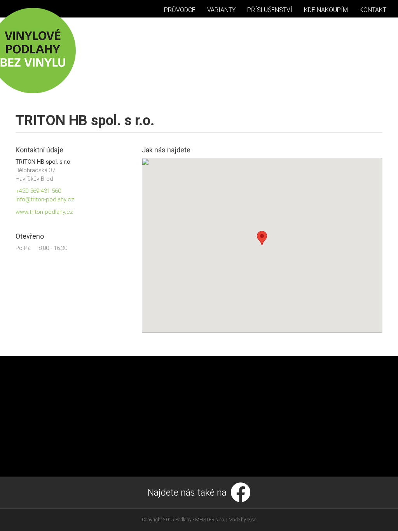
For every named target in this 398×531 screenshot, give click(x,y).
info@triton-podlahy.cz (45, 199)
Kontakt (373, 10)
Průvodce (180, 10)
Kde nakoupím (326, 10)
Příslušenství (269, 10)
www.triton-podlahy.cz (44, 211)
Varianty (221, 10)
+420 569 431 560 (38, 190)
